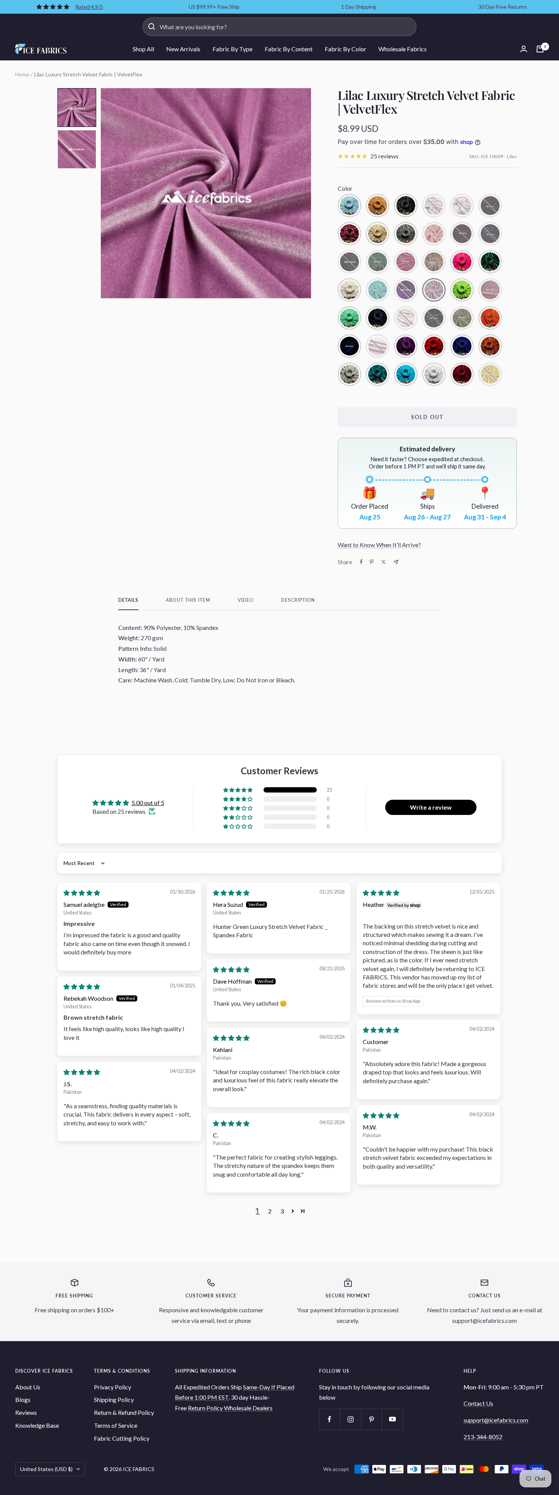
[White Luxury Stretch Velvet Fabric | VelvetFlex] (434, 374)
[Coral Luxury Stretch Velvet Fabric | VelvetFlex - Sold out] (434, 233)
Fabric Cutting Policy (121, 1438)
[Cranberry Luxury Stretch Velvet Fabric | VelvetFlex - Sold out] (462, 233)
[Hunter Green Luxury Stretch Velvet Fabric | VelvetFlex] (490, 262)
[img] (82, 892)
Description (298, 600)
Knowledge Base (37, 1425)
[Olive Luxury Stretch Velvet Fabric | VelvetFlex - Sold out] (434, 318)
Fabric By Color (345, 48)
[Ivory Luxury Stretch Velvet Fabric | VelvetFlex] (349, 290)
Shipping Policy (114, 1399)
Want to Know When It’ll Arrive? (379, 544)
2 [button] (270, 1211)
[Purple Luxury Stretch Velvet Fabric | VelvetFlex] (406, 346)
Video (246, 600)
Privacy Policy (112, 1387)
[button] (76, 107)
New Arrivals (183, 48)
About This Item (188, 600)
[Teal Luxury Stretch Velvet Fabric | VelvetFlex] (377, 374)
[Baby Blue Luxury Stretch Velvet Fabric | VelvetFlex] (349, 205)
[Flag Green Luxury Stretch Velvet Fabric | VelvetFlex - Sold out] (377, 262)
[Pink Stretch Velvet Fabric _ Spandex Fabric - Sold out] (377, 346)
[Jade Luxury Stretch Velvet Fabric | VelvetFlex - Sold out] (377, 290)
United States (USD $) (46, 1469)
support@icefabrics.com (496, 1420)
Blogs (22, 1399)
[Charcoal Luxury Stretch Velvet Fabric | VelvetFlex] (406, 233)
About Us (27, 1387)
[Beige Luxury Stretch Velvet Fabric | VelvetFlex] (377, 205)
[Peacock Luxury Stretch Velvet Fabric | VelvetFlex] (349, 346)
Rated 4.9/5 (89, 6)
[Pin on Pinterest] (371, 562)
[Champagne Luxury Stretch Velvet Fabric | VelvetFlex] (377, 233)
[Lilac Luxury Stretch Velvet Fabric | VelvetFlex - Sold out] (434, 290)
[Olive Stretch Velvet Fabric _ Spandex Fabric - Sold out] (462, 318)
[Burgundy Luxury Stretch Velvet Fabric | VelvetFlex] (349, 233)
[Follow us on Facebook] (329, 1419)
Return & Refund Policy (124, 1412)
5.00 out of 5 (148, 802)
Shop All (143, 48)
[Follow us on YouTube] (392, 1419)
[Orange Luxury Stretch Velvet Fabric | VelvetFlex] (490, 318)
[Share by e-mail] (396, 562)
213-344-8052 (483, 1436)
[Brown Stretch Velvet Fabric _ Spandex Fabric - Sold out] (490, 205)
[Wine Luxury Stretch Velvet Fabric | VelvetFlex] (462, 374)
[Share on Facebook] (361, 562)
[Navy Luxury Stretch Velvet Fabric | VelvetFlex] (377, 318)
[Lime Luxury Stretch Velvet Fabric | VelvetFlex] (462, 290)
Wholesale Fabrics (402, 48)
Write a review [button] (431, 807)
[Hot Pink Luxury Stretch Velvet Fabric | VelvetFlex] (462, 262)
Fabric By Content (289, 48)
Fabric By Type (233, 48)
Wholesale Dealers (248, 1407)
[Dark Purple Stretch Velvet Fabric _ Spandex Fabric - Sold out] (490, 233)
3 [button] (282, 1211)
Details (128, 600)
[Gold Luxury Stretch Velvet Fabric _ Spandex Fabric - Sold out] (434, 262)
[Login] (523, 49)
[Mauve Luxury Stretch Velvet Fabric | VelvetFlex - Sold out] (490, 290)
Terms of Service (115, 1425)
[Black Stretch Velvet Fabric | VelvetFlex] (406, 205)
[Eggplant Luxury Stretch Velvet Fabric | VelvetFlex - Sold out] (349, 262)
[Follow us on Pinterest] (371, 1419)
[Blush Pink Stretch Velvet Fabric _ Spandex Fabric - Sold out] (462, 205)
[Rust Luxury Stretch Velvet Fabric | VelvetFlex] (490, 346)
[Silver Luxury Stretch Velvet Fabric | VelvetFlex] (349, 374)
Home (22, 74)
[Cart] (540, 49)
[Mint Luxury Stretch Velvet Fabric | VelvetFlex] (349, 318)
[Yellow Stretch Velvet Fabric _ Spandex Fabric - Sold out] (490, 374)
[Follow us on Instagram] (350, 1419)
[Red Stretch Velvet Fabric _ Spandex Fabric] (434, 346)
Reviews (26, 1412)
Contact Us (478, 1403)
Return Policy (206, 1407)
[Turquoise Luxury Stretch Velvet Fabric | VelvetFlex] (406, 374)
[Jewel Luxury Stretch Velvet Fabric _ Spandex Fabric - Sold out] (406, 290)
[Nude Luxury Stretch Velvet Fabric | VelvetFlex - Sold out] (406, 318)
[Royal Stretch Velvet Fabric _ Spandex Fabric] (462, 346)
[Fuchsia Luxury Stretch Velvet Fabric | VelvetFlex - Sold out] (406, 262)
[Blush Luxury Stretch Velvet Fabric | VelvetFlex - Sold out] (434, 205)
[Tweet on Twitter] (383, 562)
